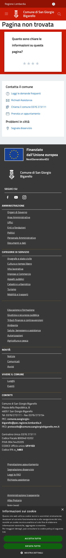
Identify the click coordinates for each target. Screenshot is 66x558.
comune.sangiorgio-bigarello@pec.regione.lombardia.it (21, 421)
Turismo (11, 289)
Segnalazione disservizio (20, 469)
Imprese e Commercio (19, 274)
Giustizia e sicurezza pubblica (23, 315)
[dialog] (33, 532)
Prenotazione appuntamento (22, 464)
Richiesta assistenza (18, 480)
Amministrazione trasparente (23, 495)
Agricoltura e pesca (17, 340)
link (4, 531)
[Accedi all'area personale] (53, 4)
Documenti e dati (16, 243)
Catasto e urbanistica (18, 284)
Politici (11, 233)
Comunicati (13, 361)
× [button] (62, 509)
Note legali (13, 505)
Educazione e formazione (20, 310)
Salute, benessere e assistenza (24, 330)
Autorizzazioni (15, 335)
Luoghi (11, 381)
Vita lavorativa (15, 269)
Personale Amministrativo (21, 238)
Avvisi (10, 366)
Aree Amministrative (18, 217)
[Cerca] (59, 14)
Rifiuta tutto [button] (33, 546)
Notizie (11, 356)
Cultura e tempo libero (19, 264)
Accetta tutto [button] (33, 538)
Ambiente (12, 325)
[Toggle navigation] (6, 14)
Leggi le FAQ (14, 474)
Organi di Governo (17, 212)
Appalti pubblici (15, 279)
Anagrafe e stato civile (19, 258)
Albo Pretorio (14, 500)
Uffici (10, 222)
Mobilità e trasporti (17, 294)
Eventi (10, 386)
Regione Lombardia (15, 4)
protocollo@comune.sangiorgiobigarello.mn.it (33, 426)
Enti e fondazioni (16, 227)
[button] (33, 552)
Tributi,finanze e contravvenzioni (25, 320)
